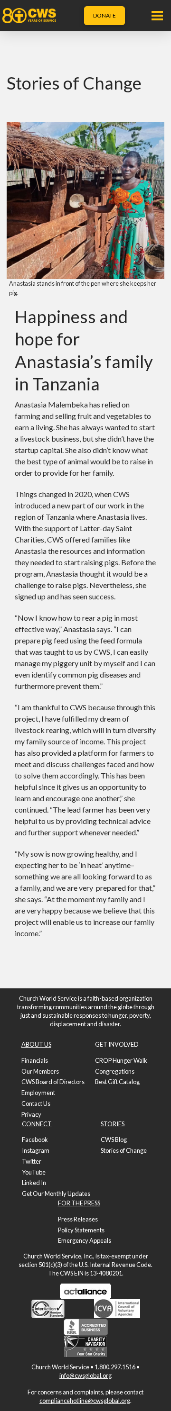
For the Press (79, 1203)
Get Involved (117, 1044)
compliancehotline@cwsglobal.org (84, 1400)
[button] (157, 15)
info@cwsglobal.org (85, 1375)
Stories (112, 1124)
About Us (36, 1044)
